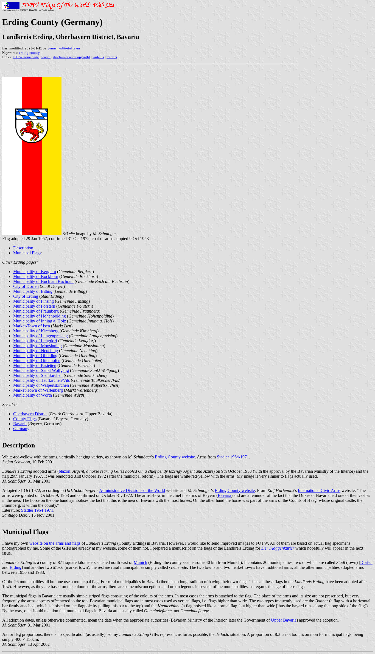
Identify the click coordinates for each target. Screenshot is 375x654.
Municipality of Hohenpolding (39, 316)
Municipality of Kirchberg (35, 331)
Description (23, 248)
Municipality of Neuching (35, 350)
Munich (140, 562)
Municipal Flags (27, 253)
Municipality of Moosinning (37, 345)
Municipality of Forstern (34, 306)
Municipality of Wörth (32, 395)
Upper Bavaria (283, 620)
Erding (15, 567)
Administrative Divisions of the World (132, 490)
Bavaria (20, 423)
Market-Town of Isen (31, 326)
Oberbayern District (30, 413)
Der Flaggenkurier (277, 548)
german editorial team (63, 48)
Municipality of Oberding (35, 355)
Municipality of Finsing (33, 301)
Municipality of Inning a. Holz (39, 321)
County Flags (25, 418)
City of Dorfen (26, 286)
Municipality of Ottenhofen (36, 360)
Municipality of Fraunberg (36, 311)
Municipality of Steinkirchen (38, 375)
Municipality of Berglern (34, 271)
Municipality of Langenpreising (40, 335)
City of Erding (25, 296)
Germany (21, 428)
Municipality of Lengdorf (35, 340)
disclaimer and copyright (71, 57)
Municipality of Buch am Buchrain (43, 281)
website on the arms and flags (54, 543)
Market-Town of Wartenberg (38, 390)
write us (98, 57)
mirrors (112, 57)
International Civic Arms (319, 490)
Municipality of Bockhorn (35, 276)
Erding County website (175, 457)
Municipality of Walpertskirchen (41, 385)
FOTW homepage (26, 57)
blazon (64, 471)
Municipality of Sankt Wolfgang (41, 370)
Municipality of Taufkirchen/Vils (41, 380)
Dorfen (366, 562)
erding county (29, 53)
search (46, 57)
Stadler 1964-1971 (233, 457)
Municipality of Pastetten (34, 365)
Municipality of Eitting (32, 291)
